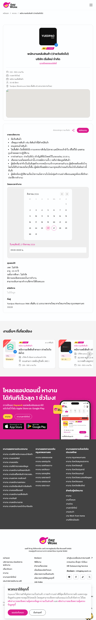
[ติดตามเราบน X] (89, 576)
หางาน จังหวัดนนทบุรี (75, 473)
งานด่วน (69, 503)
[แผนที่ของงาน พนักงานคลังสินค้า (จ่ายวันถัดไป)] (48, 103)
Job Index (38, 581)
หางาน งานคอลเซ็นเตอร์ (13, 490)
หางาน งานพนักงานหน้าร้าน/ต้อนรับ (18, 506)
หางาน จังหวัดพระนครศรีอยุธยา (79, 477)
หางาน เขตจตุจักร (43, 473)
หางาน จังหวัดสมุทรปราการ (77, 461)
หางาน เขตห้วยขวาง (44, 465)
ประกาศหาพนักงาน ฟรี (12, 580)
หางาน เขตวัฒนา (43, 469)
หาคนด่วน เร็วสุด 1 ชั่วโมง (77, 561)
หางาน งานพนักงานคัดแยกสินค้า (16, 470)
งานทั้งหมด (70, 499)
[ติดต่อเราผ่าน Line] (69, 576)
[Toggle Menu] (91, 5)
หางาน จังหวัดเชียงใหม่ (75, 485)
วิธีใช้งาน (37, 561)
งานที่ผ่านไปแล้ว (72, 519)
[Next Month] (67, 194)
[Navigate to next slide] (89, 354)
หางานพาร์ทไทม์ (23, 416)
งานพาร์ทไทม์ (71, 507)
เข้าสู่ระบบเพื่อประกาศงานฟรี (78, 557)
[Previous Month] (62, 194)
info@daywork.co (83, 570)
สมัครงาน (83, 130)
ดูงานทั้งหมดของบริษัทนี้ (48, 63)
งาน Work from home (75, 515)
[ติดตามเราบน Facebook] (76, 576)
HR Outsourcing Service (77, 565)
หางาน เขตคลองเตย (44, 457)
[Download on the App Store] (13, 426)
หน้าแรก (6, 13)
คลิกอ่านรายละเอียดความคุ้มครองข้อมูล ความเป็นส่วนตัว (31, 601)
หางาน (14, 13)
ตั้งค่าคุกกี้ (37, 612)
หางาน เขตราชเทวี (43, 477)
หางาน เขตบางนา (43, 485)
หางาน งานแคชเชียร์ (11, 458)
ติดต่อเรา (38, 557)
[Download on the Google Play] (36, 426)
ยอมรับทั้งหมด (18, 612)
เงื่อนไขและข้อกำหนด (42, 569)
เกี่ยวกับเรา (7, 568)
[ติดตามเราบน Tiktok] (82, 576)
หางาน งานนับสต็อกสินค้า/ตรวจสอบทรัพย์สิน (18, 474)
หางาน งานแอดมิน (10, 462)
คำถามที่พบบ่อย (40, 565)
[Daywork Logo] (10, 5)
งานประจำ (70, 511)
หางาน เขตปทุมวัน (43, 461)
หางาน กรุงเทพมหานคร (76, 457)
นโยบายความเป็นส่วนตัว (44, 573)
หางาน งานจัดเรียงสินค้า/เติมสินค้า (17, 486)
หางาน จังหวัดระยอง (74, 481)
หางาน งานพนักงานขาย (13, 502)
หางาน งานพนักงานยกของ (14, 482)
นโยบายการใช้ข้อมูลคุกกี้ (44, 577)
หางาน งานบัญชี (9, 498)
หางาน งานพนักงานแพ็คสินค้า (15, 494)
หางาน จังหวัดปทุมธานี (75, 469)
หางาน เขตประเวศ (43, 481)
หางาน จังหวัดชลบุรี (74, 465)
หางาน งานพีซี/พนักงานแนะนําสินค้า (18, 454)
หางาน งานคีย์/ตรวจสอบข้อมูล (15, 466)
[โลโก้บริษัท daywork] (48, 540)
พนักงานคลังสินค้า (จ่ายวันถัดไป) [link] (31, 13)
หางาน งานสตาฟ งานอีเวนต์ (14, 478)
